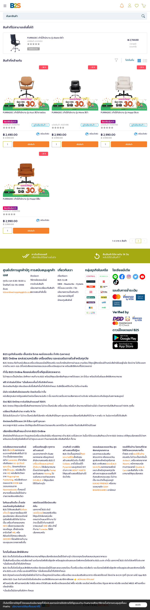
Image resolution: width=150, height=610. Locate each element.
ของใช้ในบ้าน (138, 453)
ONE (45, 526)
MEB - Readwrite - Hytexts (70, 284)
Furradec (43, 529)
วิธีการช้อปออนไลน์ (38, 280)
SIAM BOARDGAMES (100, 488)
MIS (8, 473)
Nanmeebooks (10, 489)
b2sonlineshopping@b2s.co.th (17, 292)
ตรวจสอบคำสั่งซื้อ (38, 292)
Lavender (12, 460)
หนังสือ (12, 450)
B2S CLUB (62, 280)
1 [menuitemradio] (138, 240)
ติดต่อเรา (34, 276)
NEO (5, 526)
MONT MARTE (79, 470)
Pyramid (67, 467)
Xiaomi (126, 463)
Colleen (66, 463)
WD (13, 532)
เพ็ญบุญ (10, 470)
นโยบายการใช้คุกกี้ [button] (66, 296)
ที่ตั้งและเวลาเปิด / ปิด (67, 288)
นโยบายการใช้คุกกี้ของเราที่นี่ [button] (26, 606)
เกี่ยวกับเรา (62, 276)
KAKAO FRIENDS (100, 483)
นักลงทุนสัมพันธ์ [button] (65, 300)
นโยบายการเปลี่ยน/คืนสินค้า (42, 288)
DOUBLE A (38, 480)
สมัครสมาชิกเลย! (85, 579)
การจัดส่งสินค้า (37, 284)
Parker (53, 470)
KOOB (16, 483)
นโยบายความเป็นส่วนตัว (68, 292)
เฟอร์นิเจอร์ (38, 512)
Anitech (126, 460)
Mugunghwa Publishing (11, 478)
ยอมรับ (138, 604)
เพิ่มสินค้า (31, 144)
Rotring (47, 473)
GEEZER (7, 539)
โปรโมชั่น (129, 60)
